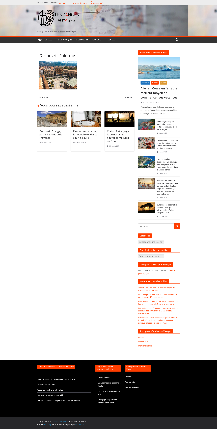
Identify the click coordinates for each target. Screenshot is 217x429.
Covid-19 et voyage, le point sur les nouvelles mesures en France (118, 136)
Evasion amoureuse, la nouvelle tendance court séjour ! (85, 134)
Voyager (49, 40)
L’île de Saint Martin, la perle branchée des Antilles (58, 400)
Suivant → (129, 97)
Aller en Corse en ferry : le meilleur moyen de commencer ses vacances (159, 92)
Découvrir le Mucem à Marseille (50, 395)
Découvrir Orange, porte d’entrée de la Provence (50, 134)
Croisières (145, 83)
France (163, 83)
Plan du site (97, 40)
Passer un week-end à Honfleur (50, 390)
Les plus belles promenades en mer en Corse (56, 379)
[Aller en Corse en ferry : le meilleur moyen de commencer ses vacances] (159, 68)
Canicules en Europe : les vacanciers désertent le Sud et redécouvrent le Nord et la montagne (167, 144)
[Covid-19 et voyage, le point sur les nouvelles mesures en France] (119, 113)
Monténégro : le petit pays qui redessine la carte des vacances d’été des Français (167, 125)
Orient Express (104, 377)
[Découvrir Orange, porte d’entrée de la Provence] (52, 113)
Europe (155, 83)
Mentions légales (145, 346)
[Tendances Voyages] (40, 40)
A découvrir (82, 40)
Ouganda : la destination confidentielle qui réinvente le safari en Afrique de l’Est (167, 209)
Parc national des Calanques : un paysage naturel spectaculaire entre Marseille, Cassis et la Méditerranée (81, 3)
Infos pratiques (64, 40)
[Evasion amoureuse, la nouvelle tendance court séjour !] (86, 113)
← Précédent (43, 97)
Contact (111, 40)
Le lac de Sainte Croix (46, 384)
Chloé (157, 102)
